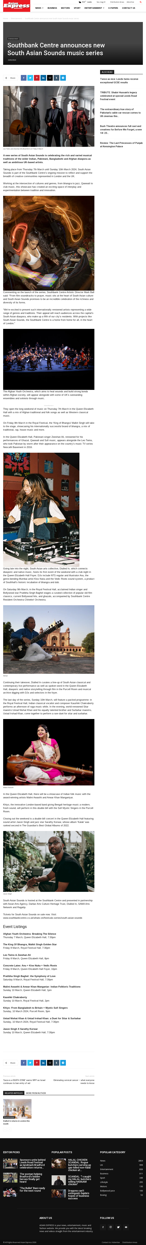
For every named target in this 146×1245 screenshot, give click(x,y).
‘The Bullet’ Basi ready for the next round (32, 1189)
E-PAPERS (113, 8)
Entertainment (93, 8)
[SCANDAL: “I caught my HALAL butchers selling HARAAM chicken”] (59, 1180)
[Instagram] (110, 1227)
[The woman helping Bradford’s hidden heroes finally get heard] (10, 1178)
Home (5, 18)
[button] (141, 2)
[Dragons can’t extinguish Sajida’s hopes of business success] (59, 1193)
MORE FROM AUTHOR (36, 1093)
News (38, 8)
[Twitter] (118, 1227)
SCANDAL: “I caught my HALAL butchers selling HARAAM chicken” (79, 1180)
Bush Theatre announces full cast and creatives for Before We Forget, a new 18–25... (121, 129)
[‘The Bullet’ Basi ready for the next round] (10, 1192)
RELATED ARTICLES (14, 1093)
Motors (65, 8)
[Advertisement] (48, 1042)
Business (52, 8)
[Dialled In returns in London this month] (17, 1109)
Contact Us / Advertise (111, 1242)
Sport (77, 8)
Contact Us (128, 8)
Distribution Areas (117, 2)
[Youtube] (126, 1227)
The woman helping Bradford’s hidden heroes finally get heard (31, 1177)
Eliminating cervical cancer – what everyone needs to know (74, 1081)
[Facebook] (103, 1227)
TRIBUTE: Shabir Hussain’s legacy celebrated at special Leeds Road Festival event (118, 96)
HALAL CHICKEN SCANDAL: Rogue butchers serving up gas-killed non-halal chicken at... (79, 1165)
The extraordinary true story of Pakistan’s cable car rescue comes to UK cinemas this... (120, 113)
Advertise (130, 2)
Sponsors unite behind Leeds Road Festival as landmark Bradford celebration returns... (32, 1163)
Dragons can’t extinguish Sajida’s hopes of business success (78, 1194)
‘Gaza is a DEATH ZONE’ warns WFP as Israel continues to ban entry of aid (24, 1081)
